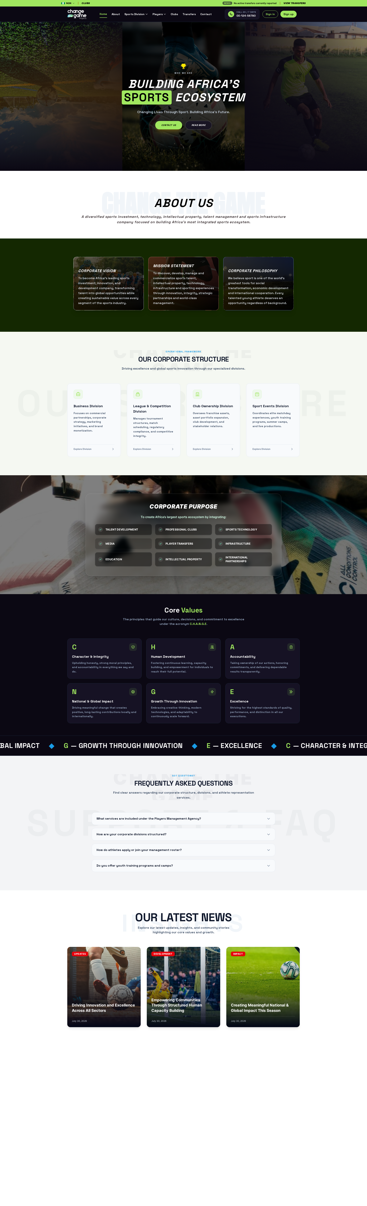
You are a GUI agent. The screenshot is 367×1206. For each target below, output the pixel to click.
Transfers (189, 14)
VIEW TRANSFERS (294, 3)
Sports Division (134, 14)
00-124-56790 (246, 15)
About (116, 14)
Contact (206, 14)
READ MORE (198, 125)
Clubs (174, 14)
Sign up (288, 14)
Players (158, 14)
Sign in (270, 14)
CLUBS (86, 3)
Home (103, 14)
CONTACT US (168, 125)
